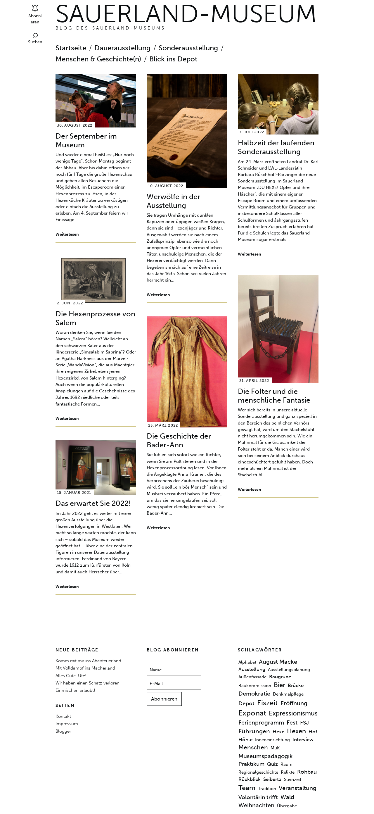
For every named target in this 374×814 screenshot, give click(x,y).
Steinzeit (292, 779)
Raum (286, 764)
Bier (279, 685)
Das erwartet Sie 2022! (93, 503)
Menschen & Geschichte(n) (98, 59)
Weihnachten (256, 805)
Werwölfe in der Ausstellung (173, 201)
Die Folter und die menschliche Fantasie (274, 395)
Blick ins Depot (173, 59)
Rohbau (307, 772)
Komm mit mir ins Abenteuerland (88, 660)
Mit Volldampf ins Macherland (85, 668)
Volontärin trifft (258, 797)
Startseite (71, 48)
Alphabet (247, 662)
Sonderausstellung (188, 48)
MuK (275, 748)
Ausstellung (251, 669)
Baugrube (280, 677)
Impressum (67, 723)
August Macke (278, 661)
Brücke (296, 685)
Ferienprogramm (261, 722)
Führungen (254, 731)
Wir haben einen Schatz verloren (88, 683)
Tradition (267, 788)
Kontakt (63, 716)
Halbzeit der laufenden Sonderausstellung (276, 147)
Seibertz (272, 779)
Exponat (252, 713)
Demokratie (254, 693)
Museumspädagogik (265, 756)
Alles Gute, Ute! (71, 675)
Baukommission (254, 685)
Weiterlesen (67, 234)
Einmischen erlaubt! (75, 690)
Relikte (288, 772)
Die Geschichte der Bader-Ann (179, 440)
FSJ (304, 723)
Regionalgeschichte (258, 772)
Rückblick (249, 779)
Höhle (245, 740)
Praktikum (251, 764)
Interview (303, 740)
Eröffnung (293, 703)
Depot (246, 703)
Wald (287, 797)
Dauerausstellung (122, 48)
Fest (292, 722)
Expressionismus (293, 713)
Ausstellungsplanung (289, 669)
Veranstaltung (297, 787)
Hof (313, 732)
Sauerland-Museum (186, 14)
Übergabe (287, 806)
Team (246, 788)
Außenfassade (252, 677)
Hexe (278, 732)
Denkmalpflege (288, 694)
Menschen (253, 747)
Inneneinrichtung (272, 740)
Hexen (296, 731)
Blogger (63, 731)
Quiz (272, 764)
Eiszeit (267, 703)
